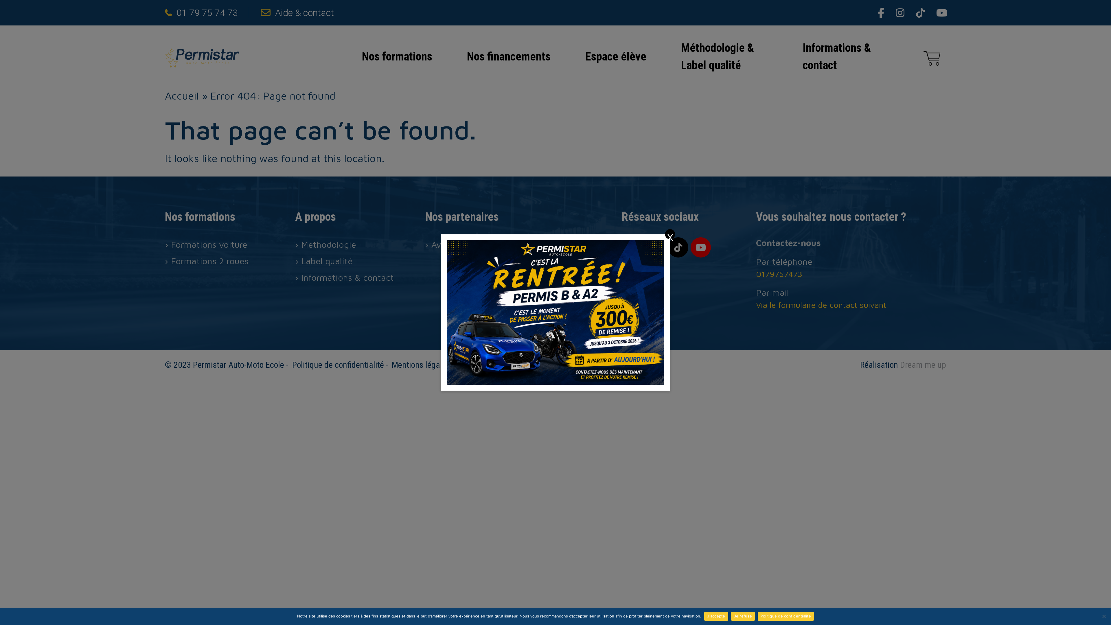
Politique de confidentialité (786, 616)
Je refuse (743, 616)
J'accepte (716, 616)
